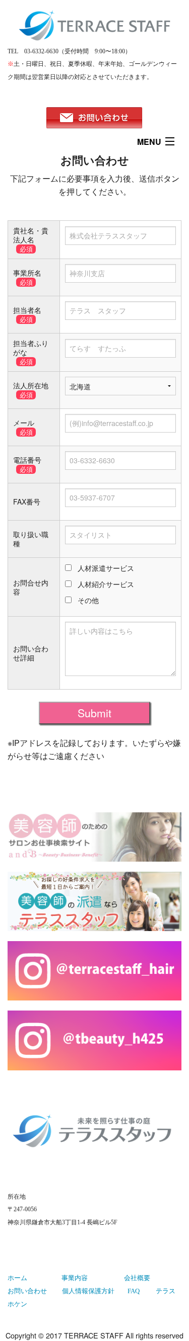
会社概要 (137, 1278)
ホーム (17, 1278)
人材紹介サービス (106, 584)
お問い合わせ (27, 1291)
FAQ (134, 1291)
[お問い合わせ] (94, 118)
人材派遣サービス (106, 568)
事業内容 (74, 1278)
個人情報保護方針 (88, 1291)
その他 (88, 600)
